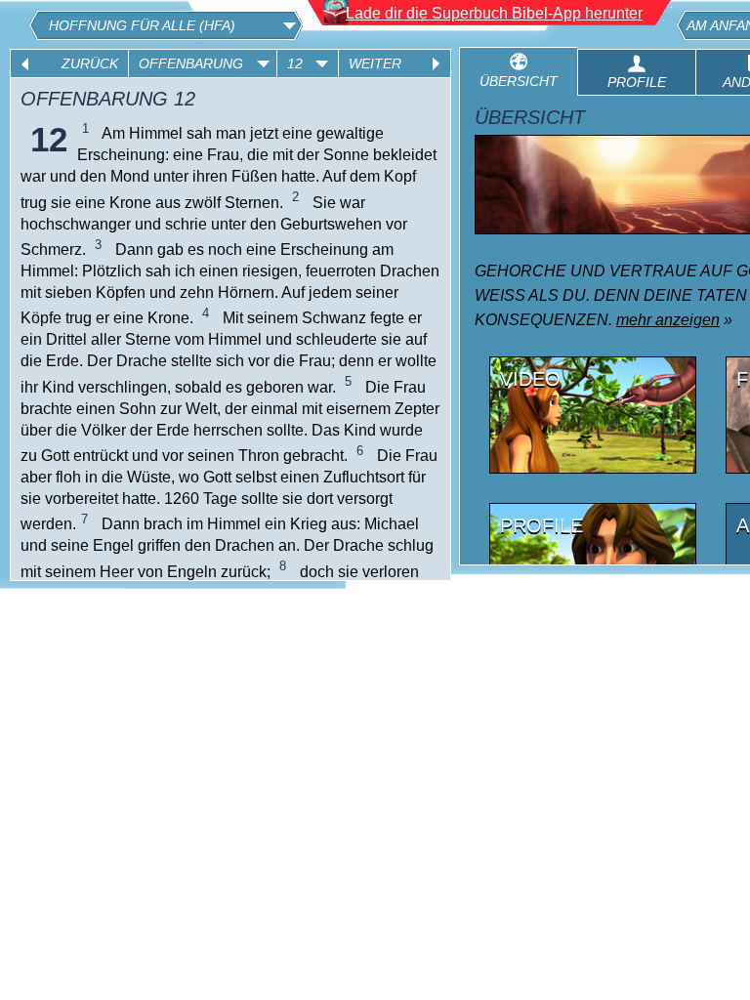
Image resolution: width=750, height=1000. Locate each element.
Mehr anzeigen (668, 320)
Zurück (90, 63)
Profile (636, 82)
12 (295, 63)
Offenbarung (191, 63)
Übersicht (518, 81)
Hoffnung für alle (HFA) (142, 25)
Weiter (375, 63)
